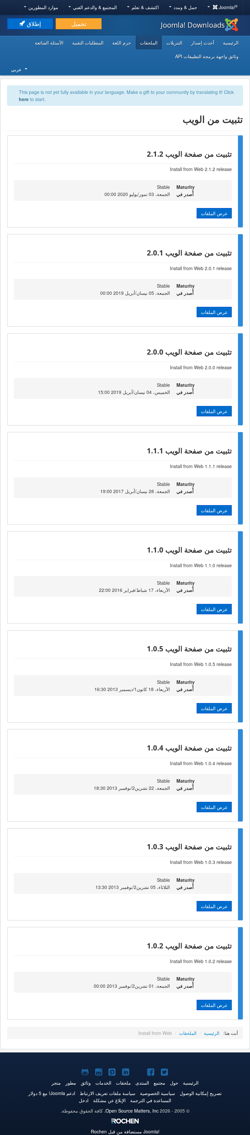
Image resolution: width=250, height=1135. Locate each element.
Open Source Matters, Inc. (131, 1110)
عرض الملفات (214, 213)
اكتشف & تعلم (144, 7)
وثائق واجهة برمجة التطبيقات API (207, 56)
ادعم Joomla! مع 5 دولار (51, 1093)
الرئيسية (231, 42)
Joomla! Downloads (193, 25)
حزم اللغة (121, 42)
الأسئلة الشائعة (49, 42)
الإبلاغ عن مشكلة (109, 1100)
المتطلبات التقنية (88, 42)
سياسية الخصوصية (157, 1093)
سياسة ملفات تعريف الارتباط (107, 1093)
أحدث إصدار (202, 42)
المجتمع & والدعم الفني (94, 7)
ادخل (84, 1100)
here (24, 99)
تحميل (78, 24)
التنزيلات (174, 42)
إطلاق (33, 24)
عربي (16, 69)
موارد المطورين (42, 7)
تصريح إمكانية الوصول (201, 1093)
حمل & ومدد (184, 7)
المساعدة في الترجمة (150, 1100)
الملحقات (149, 42)
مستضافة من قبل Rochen (125, 1131)
